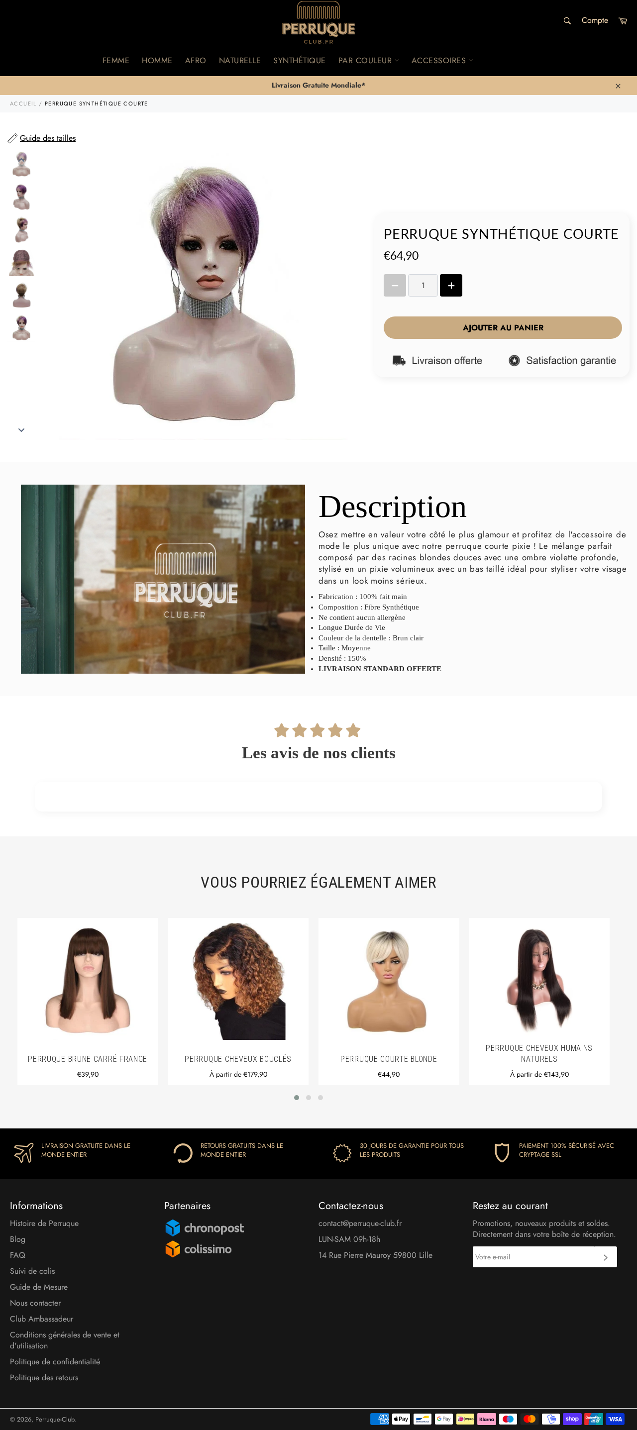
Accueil (23, 103)
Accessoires (440, 60)
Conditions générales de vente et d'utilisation (64, 1340)
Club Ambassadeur (41, 1319)
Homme (157, 60)
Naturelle (240, 60)
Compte (595, 20)
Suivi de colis (32, 1271)
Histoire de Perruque (44, 1223)
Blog (17, 1239)
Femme (116, 60)
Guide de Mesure (39, 1287)
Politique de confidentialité (55, 1361)
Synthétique (299, 60)
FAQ (17, 1255)
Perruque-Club (54, 1419)
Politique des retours (44, 1377)
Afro (196, 60)
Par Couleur (366, 60)
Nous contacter (35, 1303)
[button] (297, 1098)
